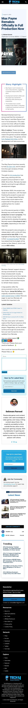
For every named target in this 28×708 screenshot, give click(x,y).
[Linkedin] (16, 442)
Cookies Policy (8, 626)
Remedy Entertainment (16, 492)
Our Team (7, 616)
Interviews (7, 660)
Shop (5, 636)
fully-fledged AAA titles (9, 139)
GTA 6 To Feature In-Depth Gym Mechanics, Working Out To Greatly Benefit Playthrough (12, 555)
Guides (6, 671)
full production (15, 175)
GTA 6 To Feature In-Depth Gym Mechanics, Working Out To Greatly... (18, 508)
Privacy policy (8, 624)
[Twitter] (11, 77)
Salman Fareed (7, 34)
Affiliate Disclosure (9, 619)
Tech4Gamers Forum (9, 484)
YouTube (7, 649)
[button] (26, 2)
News (6, 658)
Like (23, 531)
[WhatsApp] (14, 77)
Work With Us (8, 621)
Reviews (6, 666)
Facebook (7, 641)
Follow (22, 535)
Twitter (6, 646)
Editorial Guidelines (9, 614)
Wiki (5, 668)
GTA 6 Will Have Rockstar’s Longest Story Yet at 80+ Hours (12, 572)
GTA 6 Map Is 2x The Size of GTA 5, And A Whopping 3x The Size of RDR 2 (13, 567)
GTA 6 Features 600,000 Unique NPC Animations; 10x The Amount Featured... (18, 515)
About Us (7, 611)
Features (6, 663)
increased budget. (13, 239)
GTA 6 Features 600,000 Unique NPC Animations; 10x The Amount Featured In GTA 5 (12, 561)
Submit (4, 372)
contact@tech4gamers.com (16, 602)
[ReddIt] (18, 77)
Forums (6, 638)
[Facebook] (7, 77)
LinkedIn (6, 643)
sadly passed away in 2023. (10, 296)
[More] (21, 77)
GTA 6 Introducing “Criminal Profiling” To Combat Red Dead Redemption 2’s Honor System (12, 548)
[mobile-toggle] (2, 2)
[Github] (14, 442)
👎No (10, 340)
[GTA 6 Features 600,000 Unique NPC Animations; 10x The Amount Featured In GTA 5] (5, 515)
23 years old (11, 166)
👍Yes (4, 340)
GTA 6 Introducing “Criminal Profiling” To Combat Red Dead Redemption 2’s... (18, 501)
